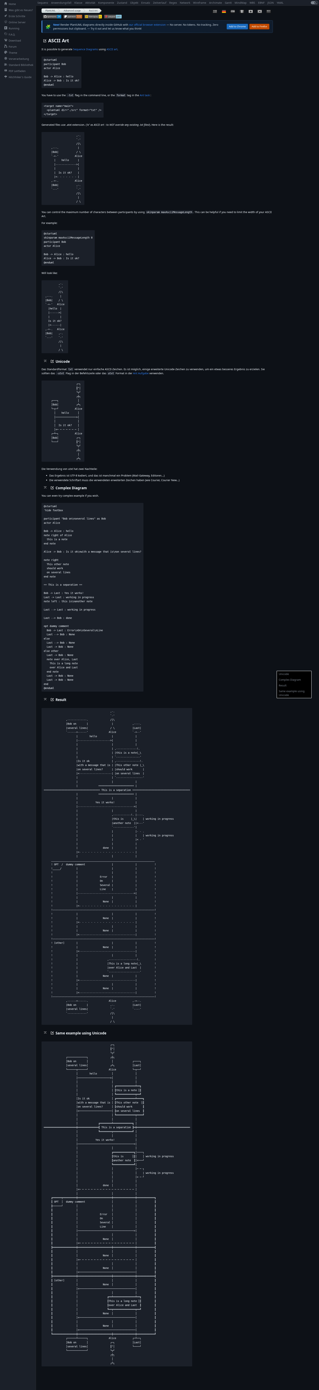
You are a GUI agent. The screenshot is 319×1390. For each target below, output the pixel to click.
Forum (13, 46)
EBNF (261, 2)
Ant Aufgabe (141, 373)
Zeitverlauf (159, 2)
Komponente (106, 2)
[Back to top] (45, 361)
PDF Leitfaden (17, 71)
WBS (252, 2)
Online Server (17, 22)
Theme (13, 52)
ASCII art (112, 49)
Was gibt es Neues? (21, 10)
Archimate (215, 2)
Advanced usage (72, 10)
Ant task (145, 95)
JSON (270, 2)
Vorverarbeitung (19, 59)
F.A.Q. (12, 34)
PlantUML (50, 10)
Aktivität (90, 2)
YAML (280, 2)
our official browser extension (147, 24)
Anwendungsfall (61, 2)
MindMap (241, 2)
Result (283, 685)
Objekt (134, 2)
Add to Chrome (237, 26)
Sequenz (42, 2)
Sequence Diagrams (85, 49)
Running (14, 28)
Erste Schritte (17, 16)
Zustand (122, 2)
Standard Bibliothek (21, 65)
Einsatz (145, 2)
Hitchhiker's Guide (20, 77)
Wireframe (199, 2)
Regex (173, 2)
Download (15, 40)
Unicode (284, 674)
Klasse (78, 2)
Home (12, 4)
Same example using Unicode (292, 693)
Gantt (228, 2)
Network (185, 2)
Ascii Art (93, 10)
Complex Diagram (290, 679)
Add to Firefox (259, 26)
